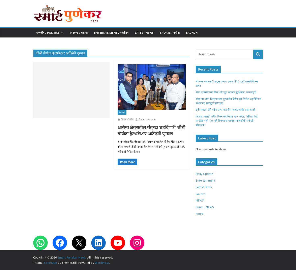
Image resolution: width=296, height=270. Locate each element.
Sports (200, 214)
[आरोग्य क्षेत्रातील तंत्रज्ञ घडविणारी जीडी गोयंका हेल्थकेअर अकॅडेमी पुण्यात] (152, 87)
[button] (61, 32)
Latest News (144, 32)
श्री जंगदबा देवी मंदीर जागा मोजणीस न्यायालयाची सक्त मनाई (225, 110)
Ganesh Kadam (147, 119)
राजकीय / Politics (47, 32)
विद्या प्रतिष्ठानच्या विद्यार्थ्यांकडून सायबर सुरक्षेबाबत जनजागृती (226, 92)
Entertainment (205, 180)
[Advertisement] (71, 90)
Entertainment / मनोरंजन (111, 32)
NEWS (122, 112)
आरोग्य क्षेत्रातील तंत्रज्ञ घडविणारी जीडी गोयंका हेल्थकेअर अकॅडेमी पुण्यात (151, 130)
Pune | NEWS (205, 207)
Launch (192, 32)
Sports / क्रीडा (170, 32)
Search (258, 54)
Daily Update (204, 174)
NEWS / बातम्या (79, 32)
